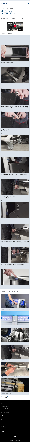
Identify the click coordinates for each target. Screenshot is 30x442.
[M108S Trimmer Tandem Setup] (15, 319)
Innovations (2, 415)
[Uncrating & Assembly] (15, 302)
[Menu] (28, 3)
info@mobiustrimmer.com (8, 0)
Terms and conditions (4, 427)
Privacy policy (2, 426)
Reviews (2, 416)
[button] (1, 433)
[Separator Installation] (15, 352)
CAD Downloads (3, 418)
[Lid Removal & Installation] (15, 386)
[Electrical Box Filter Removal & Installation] (15, 369)
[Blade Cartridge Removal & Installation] (15, 336)
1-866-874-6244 (3, 0)
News (1, 419)
